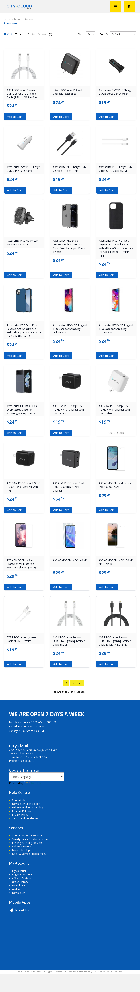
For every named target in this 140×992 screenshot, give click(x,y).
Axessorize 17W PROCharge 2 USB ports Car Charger (115, 91)
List (20, 34)
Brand (17, 19)
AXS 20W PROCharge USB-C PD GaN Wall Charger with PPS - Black (69, 409)
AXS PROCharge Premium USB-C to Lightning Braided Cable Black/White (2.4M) (115, 641)
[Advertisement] (34, 943)
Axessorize (30, 19)
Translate (36, 783)
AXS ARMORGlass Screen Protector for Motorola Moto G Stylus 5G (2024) (21, 563)
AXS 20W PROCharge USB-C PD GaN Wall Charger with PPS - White (115, 409)
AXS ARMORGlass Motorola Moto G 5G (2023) (115, 484)
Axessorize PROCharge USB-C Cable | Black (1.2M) (70, 168)
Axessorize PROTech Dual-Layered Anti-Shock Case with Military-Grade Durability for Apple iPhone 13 (24, 330)
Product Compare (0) (39, 34)
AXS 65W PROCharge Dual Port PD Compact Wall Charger (68, 486)
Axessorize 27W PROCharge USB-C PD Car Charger (23, 168)
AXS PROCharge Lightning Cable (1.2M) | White (22, 639)
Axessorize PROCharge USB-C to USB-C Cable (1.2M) (116, 168)
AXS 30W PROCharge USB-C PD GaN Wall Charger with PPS (23, 486)
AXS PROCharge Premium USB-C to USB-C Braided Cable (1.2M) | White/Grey (22, 93)
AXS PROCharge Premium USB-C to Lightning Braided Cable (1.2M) (69, 641)
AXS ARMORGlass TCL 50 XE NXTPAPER (116, 562)
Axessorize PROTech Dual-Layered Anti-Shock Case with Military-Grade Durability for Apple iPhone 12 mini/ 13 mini (116, 248)
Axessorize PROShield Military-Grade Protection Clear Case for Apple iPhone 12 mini (69, 246)
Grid (9, 34)
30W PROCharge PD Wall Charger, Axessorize (68, 91)
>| (80, 683)
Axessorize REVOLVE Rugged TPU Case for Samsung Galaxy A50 (70, 328)
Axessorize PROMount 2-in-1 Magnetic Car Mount (24, 242)
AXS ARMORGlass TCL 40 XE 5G (70, 562)
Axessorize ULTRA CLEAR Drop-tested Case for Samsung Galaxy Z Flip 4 (22, 409)
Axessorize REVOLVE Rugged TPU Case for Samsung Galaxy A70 (116, 328)
